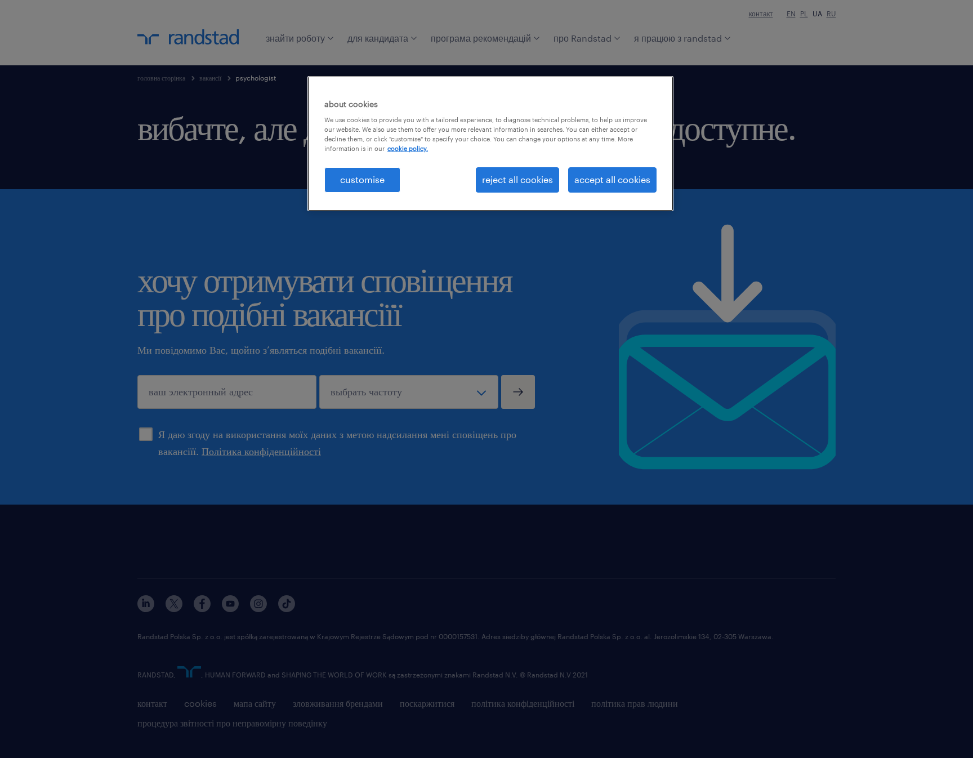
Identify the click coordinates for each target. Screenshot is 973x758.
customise (362, 179)
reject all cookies (517, 179)
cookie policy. (407, 148)
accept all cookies (612, 179)
